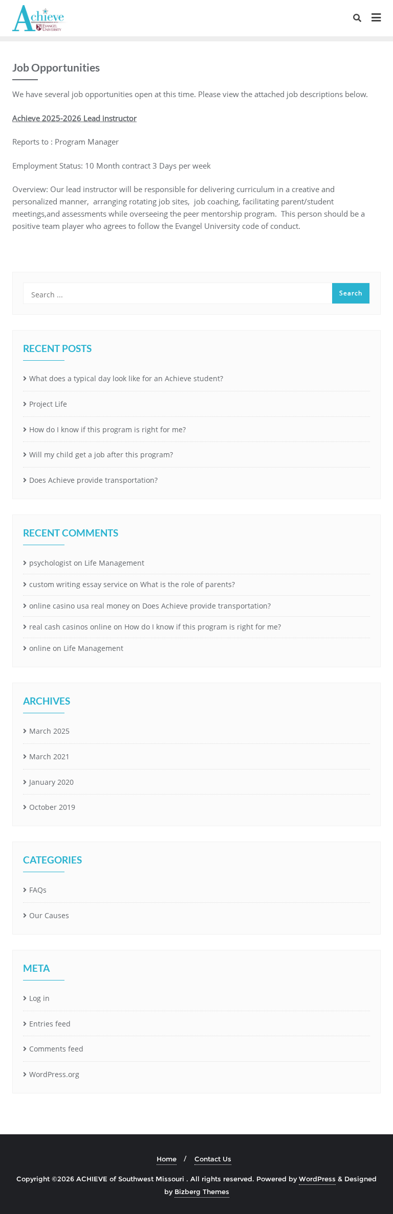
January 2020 (51, 782)
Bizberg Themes (201, 1191)
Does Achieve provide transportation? (93, 480)
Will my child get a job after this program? (101, 454)
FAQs (38, 890)
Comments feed (56, 1049)
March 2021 (49, 756)
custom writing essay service (78, 584)
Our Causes (49, 915)
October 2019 (52, 807)
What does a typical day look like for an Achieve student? (126, 378)
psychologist (50, 563)
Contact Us (212, 1159)
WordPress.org (54, 1074)
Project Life (48, 404)
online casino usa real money (79, 606)
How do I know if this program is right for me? (107, 429)
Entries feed (50, 1024)
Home (167, 1159)
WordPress (317, 1179)
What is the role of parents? (187, 584)
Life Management (114, 563)
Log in (39, 998)
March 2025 (49, 731)
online (40, 648)
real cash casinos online (70, 627)
